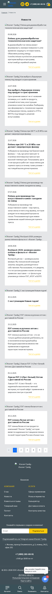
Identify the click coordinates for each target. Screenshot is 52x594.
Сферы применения (36, 491)
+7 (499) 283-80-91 (37, 4)
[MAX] (22, 4)
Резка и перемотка (36, 496)
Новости (8, 496)
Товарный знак (10, 506)
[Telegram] (27, 4)
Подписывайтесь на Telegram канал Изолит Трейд (24, 539)
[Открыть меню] (4, 4)
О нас (6, 491)
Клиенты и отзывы (12, 501)
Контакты (8, 515)
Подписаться (38, 531)
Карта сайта (26, 581)
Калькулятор (34, 501)
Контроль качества (36, 510)
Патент (7, 510)
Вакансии (24, 480)
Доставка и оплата (36, 506)
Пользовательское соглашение (26, 578)
